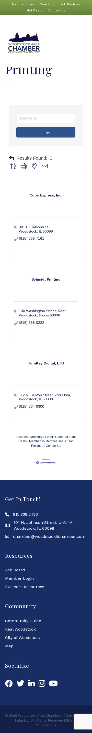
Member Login (23, 4)
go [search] (48, 132)
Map (9, 646)
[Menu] (85, 43)
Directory (47, 4)
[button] (11, 158)
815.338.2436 (25, 514)
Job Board (15, 570)
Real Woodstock (20, 629)
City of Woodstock (22, 637)
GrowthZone (46, 725)
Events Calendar (56, 437)
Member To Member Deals (47, 441)
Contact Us (56, 10)
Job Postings (70, 4)
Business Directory (29, 437)
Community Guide (23, 620)
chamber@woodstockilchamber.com (49, 536)
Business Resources (24, 586)
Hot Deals (34, 10)
